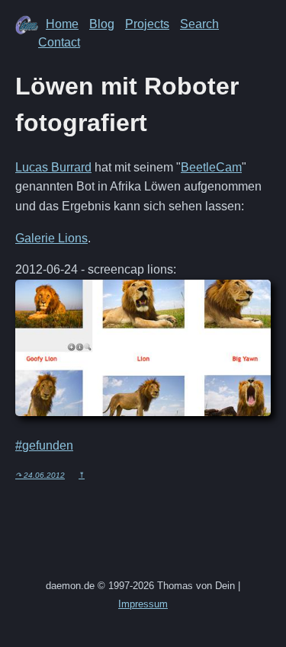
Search (199, 24)
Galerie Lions (51, 238)
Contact (59, 42)
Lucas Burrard (53, 167)
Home (62, 24)
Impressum (143, 604)
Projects (147, 24)
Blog (101, 24)
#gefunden (44, 445)
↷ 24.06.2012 (40, 475)
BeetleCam (211, 167)
